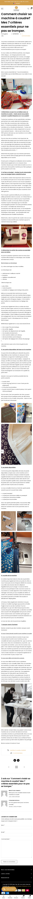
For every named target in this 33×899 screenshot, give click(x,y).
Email (3, 832)
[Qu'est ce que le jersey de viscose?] (9, 767)
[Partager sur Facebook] (15, 760)
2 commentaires (17, 753)
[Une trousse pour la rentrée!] (24, 767)
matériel (23, 750)
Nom (3, 825)
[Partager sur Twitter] (18, 760)
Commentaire (5, 839)
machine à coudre (15, 750)
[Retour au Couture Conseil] (16, 767)
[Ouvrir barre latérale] (2, 451)
